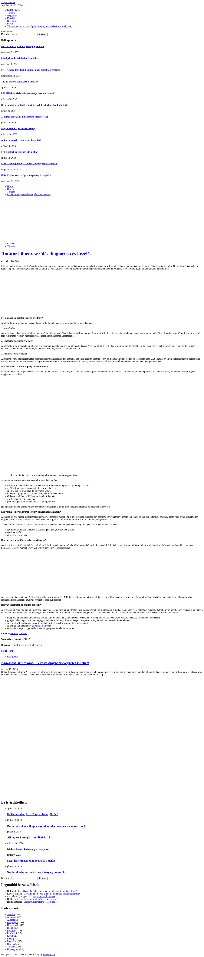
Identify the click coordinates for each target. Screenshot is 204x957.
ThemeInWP (49, 954)
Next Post (7, 650)
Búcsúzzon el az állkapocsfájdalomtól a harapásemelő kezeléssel (46, 826)
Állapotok (12, 917)
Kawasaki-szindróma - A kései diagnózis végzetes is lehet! (45, 663)
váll (10, 488)
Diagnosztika (13, 925)
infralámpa (143, 617)
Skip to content (8, 2)
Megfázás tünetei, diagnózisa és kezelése (31, 860)
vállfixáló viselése (42, 625)
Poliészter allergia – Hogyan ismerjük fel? (32, 814)
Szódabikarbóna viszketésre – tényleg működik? (36, 872)
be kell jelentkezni (33, 645)
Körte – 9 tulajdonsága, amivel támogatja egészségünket (29, 163)
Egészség (11, 930)
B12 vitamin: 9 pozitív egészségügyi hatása (22, 46)
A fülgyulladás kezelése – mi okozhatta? (21, 140)
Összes (10, 944)
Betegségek (12, 21)
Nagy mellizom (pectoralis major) (18, 128)
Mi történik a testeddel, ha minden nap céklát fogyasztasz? (30, 70)
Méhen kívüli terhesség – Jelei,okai (28, 849)
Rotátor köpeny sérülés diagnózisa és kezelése (47, 253)
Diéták (10, 23)
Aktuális (11, 914)
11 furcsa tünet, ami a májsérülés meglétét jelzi (24, 116)
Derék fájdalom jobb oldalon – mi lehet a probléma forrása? (52, 893)
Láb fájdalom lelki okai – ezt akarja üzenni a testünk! (28, 93)
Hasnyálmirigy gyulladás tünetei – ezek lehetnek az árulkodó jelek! (34, 105)
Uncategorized (14, 949)
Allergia (11, 920)
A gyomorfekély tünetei (44, 896)
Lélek (10, 938)
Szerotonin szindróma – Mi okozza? (40, 899)
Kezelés (11, 18)
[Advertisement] (102, 219)
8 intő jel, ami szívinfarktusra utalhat (19, 58)
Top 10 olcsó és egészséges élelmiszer (19, 81)
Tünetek (11, 13)
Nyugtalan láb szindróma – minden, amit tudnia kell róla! (50, 891)
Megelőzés (12, 15)
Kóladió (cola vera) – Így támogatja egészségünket (26, 175)
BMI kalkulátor (14, 10)
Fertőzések (12, 933)
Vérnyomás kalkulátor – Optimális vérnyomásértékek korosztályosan (39, 26)
